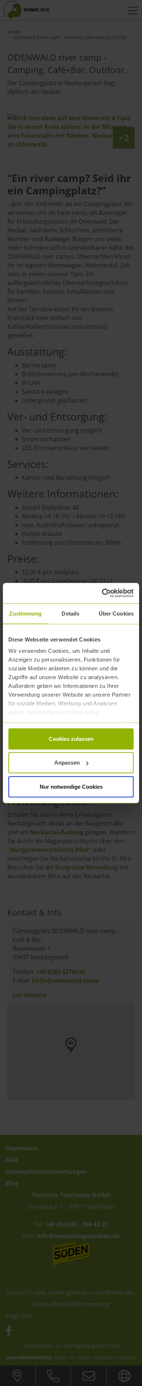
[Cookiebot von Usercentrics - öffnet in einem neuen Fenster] (102, 593)
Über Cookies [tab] (116, 613)
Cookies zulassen (71, 738)
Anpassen (67, 762)
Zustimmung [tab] (25, 613)
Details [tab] (70, 613)
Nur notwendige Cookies (71, 786)
